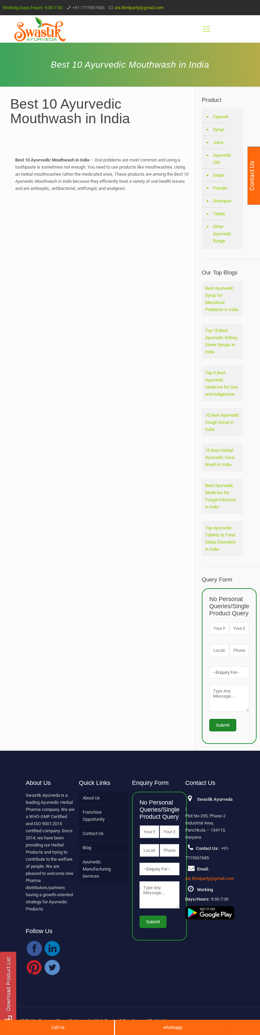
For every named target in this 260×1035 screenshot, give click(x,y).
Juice (218, 142)
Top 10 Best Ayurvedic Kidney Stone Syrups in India (221, 341)
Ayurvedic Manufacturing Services (97, 869)
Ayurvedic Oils (222, 159)
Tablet (219, 213)
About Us (91, 797)
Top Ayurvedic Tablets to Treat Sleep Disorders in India (220, 538)
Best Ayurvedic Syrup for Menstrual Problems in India (221, 299)
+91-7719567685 (88, 7)
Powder (220, 188)
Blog (87, 847)
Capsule (221, 116)
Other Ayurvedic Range (222, 233)
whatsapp (172, 1027)
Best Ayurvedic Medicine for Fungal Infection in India (220, 496)
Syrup (218, 129)
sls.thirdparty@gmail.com (139, 7)
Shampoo (222, 200)
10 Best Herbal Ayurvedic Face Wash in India (219, 457)
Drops (218, 175)
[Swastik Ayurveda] (39, 29)
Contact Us (93, 833)
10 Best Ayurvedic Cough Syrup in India (222, 422)
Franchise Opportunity (94, 816)
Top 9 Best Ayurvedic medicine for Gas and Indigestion (221, 383)
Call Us (58, 1027)
